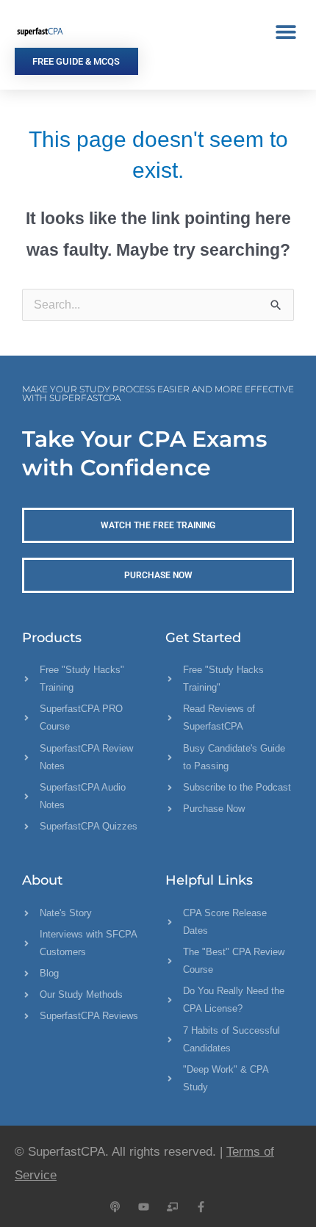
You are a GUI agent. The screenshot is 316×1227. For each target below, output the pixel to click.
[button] (285, 31)
